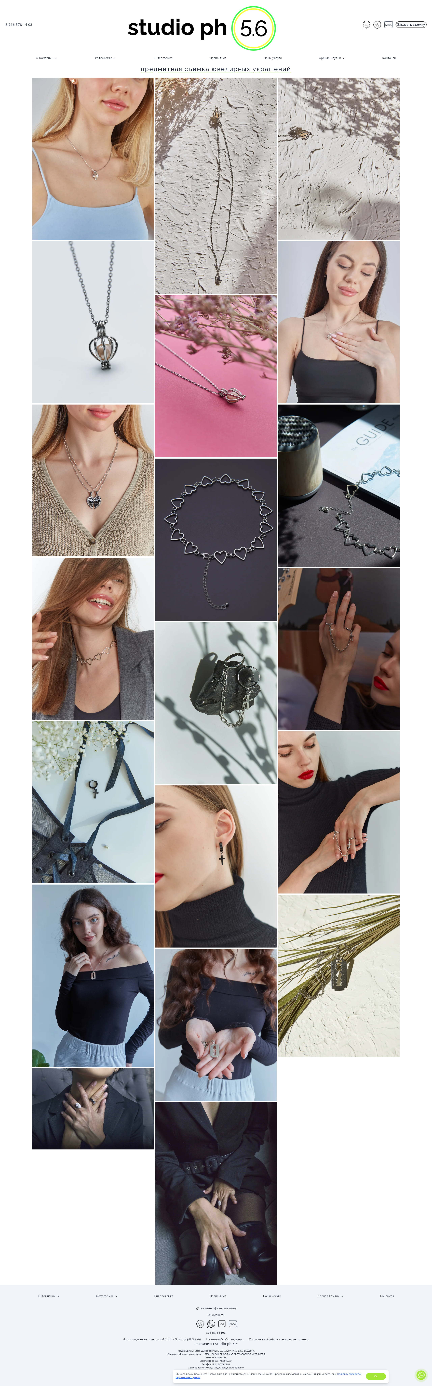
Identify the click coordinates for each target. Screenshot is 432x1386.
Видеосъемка (163, 58)
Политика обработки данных (225, 1339)
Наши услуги (273, 58)
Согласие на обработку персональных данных (279, 1339)
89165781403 (216, 1333)
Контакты (389, 58)
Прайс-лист (218, 58)
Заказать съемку (411, 24)
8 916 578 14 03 (18, 24)
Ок (376, 1376)
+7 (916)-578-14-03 (221, 1364)
